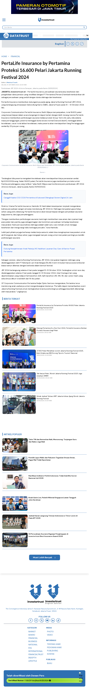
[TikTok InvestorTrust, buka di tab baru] (58, 620)
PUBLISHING (52, 650)
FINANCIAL (33, 638)
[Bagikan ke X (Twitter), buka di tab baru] (72, 43)
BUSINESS (32, 641)
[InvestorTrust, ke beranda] (35, 594)
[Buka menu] (4, 20)
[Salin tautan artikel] (81, 43)
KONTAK (50, 654)
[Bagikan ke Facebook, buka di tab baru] (68, 43)
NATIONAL (32, 644)
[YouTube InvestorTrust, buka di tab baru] (47, 620)
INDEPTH (32, 657)
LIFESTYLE (32, 661)
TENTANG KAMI (53, 644)
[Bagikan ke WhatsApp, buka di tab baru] (77, 43)
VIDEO (50, 635)
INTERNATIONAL (35, 651)
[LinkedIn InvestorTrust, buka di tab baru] (53, 620)
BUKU (49, 663)
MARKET (32, 631)
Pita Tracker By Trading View (79, 39)
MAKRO (31, 635)
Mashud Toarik (12, 82)
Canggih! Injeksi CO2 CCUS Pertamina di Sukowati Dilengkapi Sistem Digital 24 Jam (38, 197)
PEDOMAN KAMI (54, 647)
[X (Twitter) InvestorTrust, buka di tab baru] (42, 620)
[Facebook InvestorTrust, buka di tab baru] (31, 620)
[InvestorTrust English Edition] (53, 594)
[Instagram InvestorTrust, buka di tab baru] (36, 620)
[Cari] (84, 27)
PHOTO (50, 631)
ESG (30, 648)
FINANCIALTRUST (35, 654)
